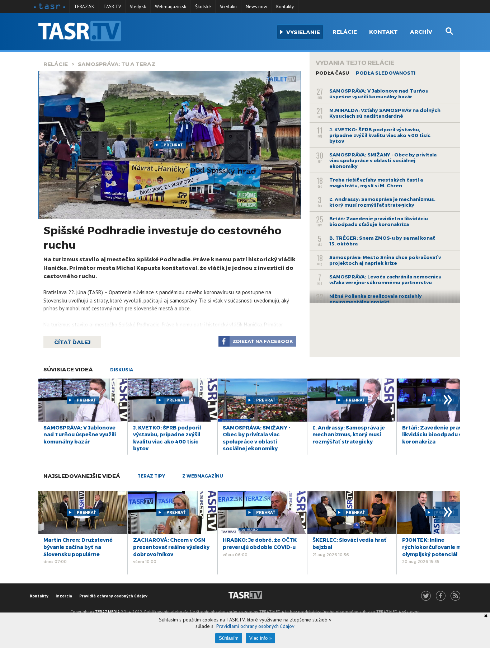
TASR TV (112, 7)
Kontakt (383, 31)
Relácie (345, 31)
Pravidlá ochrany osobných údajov (113, 595)
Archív (421, 31)
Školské (203, 7)
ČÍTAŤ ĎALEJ (72, 342)
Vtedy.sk (138, 7)
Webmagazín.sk (170, 7)
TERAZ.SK (84, 7)
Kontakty (285, 7)
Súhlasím (229, 638)
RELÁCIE (55, 64)
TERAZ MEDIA (107, 611)
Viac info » (260, 638)
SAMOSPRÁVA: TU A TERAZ (116, 64)
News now (256, 7)
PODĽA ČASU (332, 73)
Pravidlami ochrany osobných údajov (255, 626)
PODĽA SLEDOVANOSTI (385, 73)
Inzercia (64, 595)
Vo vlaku (228, 7)
